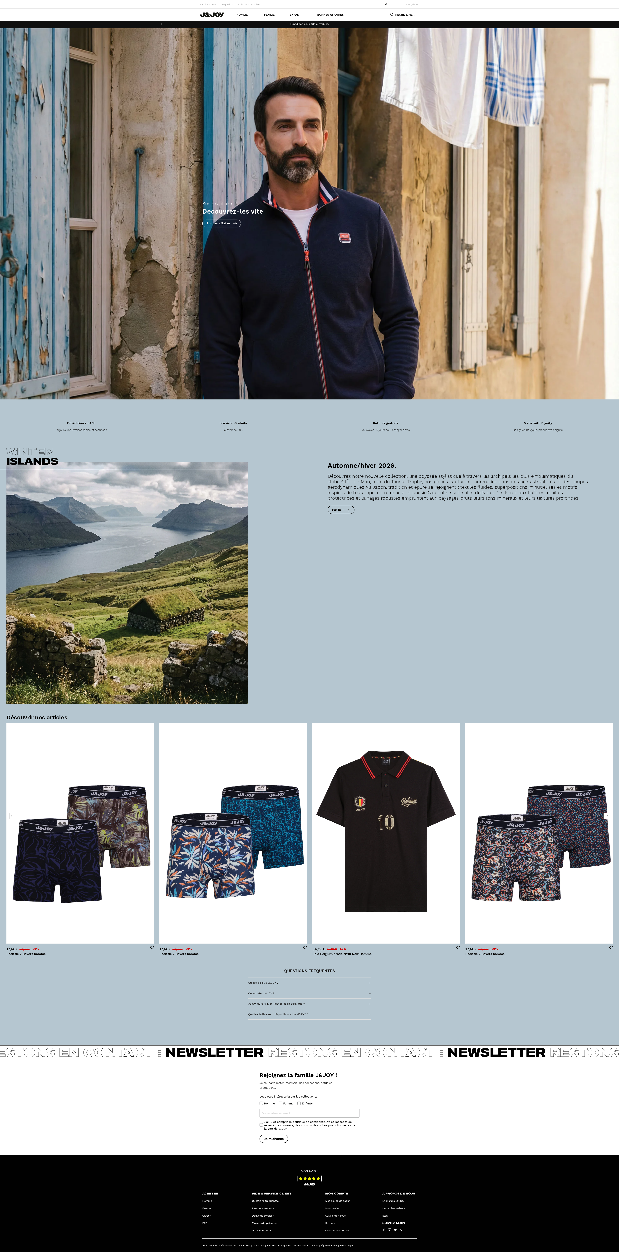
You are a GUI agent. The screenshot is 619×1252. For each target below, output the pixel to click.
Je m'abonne (274, 1139)
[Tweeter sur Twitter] (395, 1229)
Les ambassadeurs (393, 1208)
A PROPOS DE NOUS (398, 1193)
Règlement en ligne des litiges (336, 1245)
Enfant (295, 14)
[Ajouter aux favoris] (152, 947)
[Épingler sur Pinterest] (401, 1229)
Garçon (206, 1215)
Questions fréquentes (265, 1200)
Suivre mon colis (335, 1215)
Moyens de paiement (265, 1223)
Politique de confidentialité (293, 1245)
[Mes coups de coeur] (386, 4)
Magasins (227, 4)
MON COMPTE (336, 1193)
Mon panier (332, 1208)
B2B (204, 1223)
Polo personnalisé (249, 4)
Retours (330, 1223)
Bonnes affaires (330, 14)
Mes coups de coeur (337, 1200)
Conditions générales (264, 1245)
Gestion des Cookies (337, 1230)
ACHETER (210, 1193)
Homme (242, 14)
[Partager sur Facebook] (383, 1229)
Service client (208, 4)
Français (410, 4)
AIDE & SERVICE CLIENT (271, 1193)
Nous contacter (261, 1230)
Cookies (314, 1245)
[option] (309, 24)
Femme (269, 14)
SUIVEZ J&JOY (393, 1223)
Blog (385, 1215)
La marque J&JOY (393, 1200)
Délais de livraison (263, 1215)
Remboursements (263, 1208)
